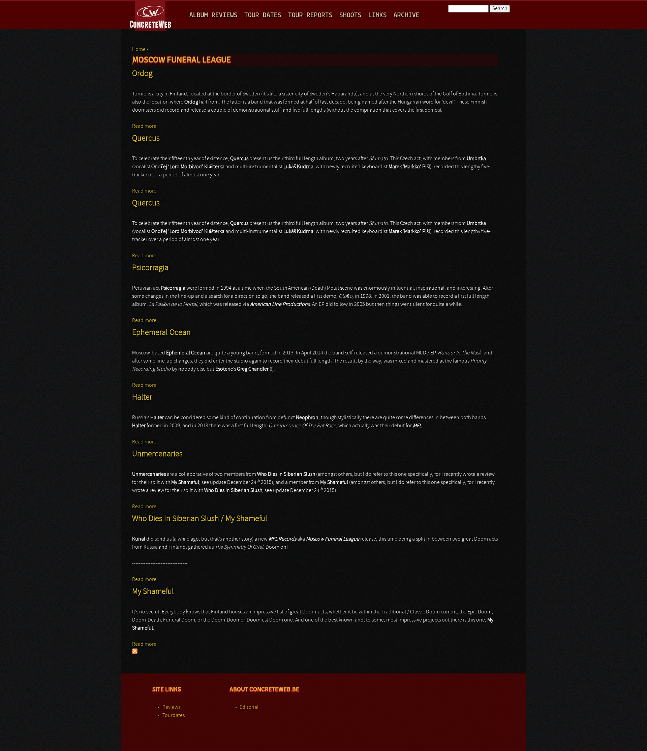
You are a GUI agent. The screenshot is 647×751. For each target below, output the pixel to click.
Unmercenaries (157, 454)
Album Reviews (213, 15)
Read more (144, 126)
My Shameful (153, 592)
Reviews (171, 707)
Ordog (142, 74)
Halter (142, 398)
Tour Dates (262, 15)
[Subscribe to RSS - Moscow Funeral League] (134, 652)
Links (377, 15)
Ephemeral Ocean (161, 333)
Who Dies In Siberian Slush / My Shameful (199, 519)
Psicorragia (150, 268)
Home (139, 49)
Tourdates (173, 715)
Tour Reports (310, 15)
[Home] (150, 14)
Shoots (350, 15)
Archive (407, 15)
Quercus (146, 139)
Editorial (249, 707)
